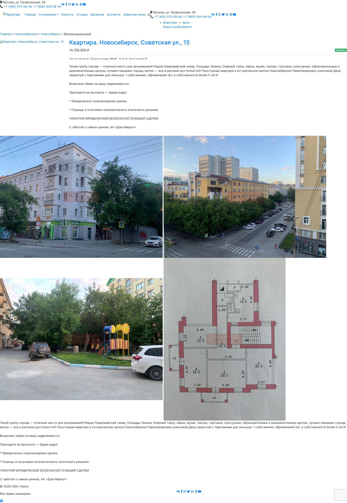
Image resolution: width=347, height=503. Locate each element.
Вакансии (97, 14)
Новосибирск (50, 34)
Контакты (114, 14)
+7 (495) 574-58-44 (17, 6)
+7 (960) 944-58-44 (47, 6)
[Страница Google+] (77, 4)
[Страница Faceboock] (66, 4)
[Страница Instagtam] (69, 4)
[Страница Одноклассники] (81, 4)
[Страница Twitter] (73, 4)
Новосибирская (26, 34)
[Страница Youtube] (84, 4)
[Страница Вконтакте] (63, 4)
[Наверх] (1, 501)
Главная (30, 14)
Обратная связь (134, 14)
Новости (67, 14)
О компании (47, 14)
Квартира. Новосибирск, (129, 42)
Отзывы (82, 14)
